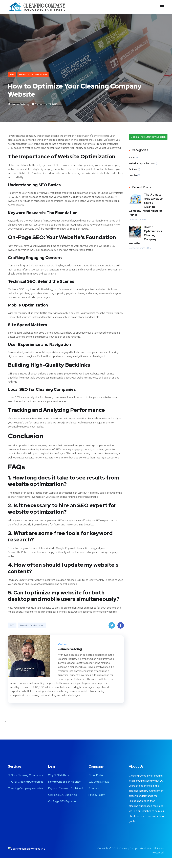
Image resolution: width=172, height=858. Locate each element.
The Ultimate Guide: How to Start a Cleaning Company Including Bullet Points (146, 205)
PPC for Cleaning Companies (25, 781)
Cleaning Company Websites (25, 788)
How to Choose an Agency (64, 781)
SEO (12, 74)
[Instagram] (9, 701)
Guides (133, 169)
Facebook (120, 625)
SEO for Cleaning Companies (25, 775)
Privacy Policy (96, 795)
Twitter (112, 625)
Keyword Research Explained (65, 788)
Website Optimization (33, 74)
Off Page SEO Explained (62, 801)
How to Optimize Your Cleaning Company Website (145, 235)
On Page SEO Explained (62, 795)
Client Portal (96, 775)
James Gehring (20, 104)
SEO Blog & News (99, 781)
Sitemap (94, 788)
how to (133, 175)
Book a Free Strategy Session (148, 137)
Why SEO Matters (58, 775)
